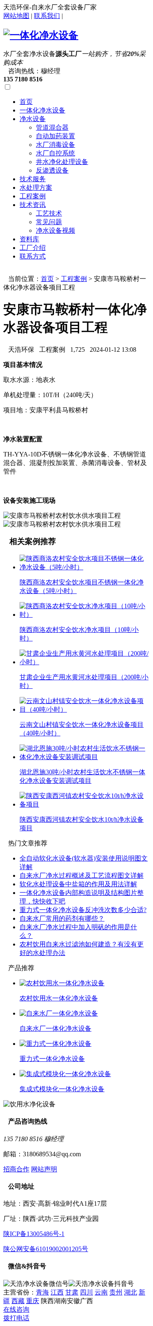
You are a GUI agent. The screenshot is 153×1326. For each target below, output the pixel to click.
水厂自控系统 (55, 153)
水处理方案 (36, 187)
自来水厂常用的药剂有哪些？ (62, 918)
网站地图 (16, 15)
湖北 (130, 1292)
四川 (86, 1292)
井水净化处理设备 (62, 161)
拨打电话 (16, 1318)
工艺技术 (49, 213)
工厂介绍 (33, 247)
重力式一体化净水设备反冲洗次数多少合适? (83, 909)
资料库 (29, 239)
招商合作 (16, 1169)
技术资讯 (33, 204)
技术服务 (33, 178)
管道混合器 (52, 127)
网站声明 (44, 1169)
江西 (57, 1292)
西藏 (17, 1300)
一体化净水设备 (42, 110)
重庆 (32, 1300)
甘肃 (71, 1292)
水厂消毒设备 (55, 144)
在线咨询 (16, 1309)
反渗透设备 (52, 170)
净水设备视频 (55, 230)
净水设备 (33, 118)
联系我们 (47, 15)
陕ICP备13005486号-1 (33, 1233)
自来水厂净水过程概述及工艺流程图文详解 (82, 875)
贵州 (115, 1292)
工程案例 (33, 196)
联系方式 (33, 256)
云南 (101, 1292)
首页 (26, 101)
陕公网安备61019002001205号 (45, 1248)
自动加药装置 (55, 136)
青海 (42, 1292)
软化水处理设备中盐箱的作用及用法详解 (78, 884)
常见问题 (49, 221)
